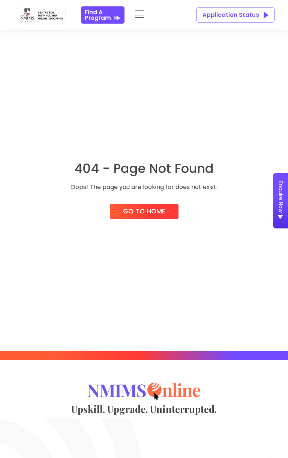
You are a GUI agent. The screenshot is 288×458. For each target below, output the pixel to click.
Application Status (230, 15)
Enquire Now (281, 197)
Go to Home (144, 211)
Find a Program (98, 15)
